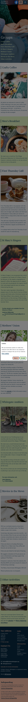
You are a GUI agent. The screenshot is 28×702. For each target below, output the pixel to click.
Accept (23, 358)
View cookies (5, 353)
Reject (16, 358)
